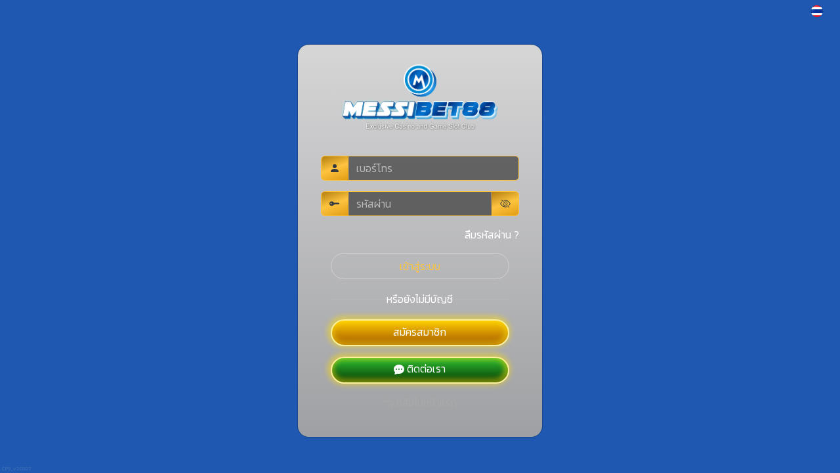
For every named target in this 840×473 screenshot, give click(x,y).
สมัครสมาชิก (419, 332)
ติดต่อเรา (426, 368)
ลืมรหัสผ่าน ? (492, 234)
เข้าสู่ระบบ (420, 266)
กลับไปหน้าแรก (426, 402)
